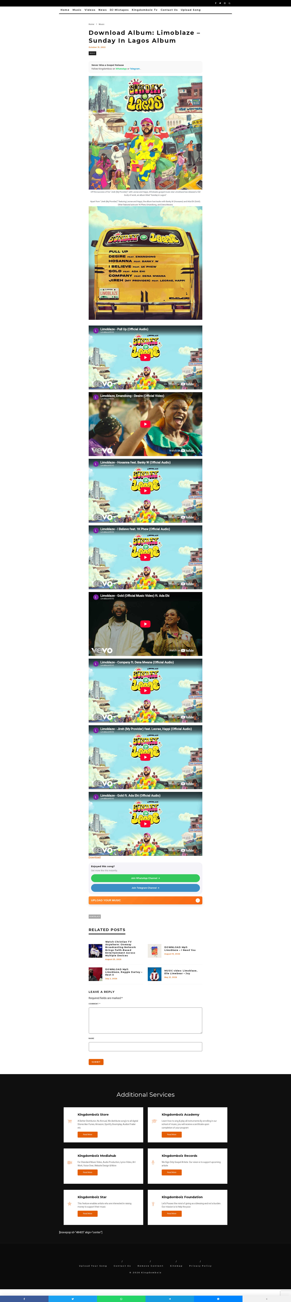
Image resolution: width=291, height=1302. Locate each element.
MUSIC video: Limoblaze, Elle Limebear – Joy (180, 972)
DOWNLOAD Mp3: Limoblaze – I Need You (180, 948)
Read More (87, 1134)
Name (91, 1038)
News (103, 9)
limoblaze (95, 916)
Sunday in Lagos (158, 195)
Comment (94, 1004)
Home (65, 9)
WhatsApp (121, 68)
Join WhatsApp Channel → (145, 878)
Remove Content (151, 1266)
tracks (158, 201)
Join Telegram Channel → (145, 887)
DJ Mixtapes (119, 9)
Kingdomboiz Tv (145, 9)
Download (94, 857)
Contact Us (169, 9)
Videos (90, 9)
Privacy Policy (200, 1266)
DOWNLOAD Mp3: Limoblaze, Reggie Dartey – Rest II (123, 972)
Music (77, 9)
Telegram (135, 68)
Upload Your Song (93, 1266)
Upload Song (191, 9)
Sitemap (176, 1266)
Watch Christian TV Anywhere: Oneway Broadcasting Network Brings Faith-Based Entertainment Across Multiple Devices (120, 948)
